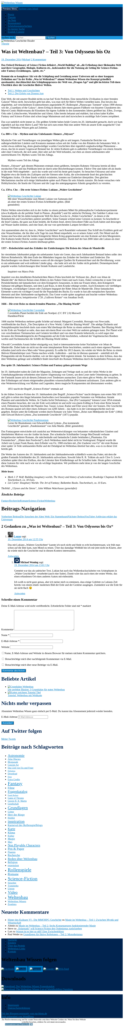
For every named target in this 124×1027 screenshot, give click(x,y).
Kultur (11, 835)
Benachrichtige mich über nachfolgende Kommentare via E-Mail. (38, 659)
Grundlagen (18, 807)
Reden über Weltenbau (22, 858)
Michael (26, 59)
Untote (11, 888)
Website (5, 647)
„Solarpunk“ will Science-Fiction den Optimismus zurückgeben (49, 928)
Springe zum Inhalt (28, 8)
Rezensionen (14, 23)
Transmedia (13, 886)
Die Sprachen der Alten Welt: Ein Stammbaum (34, 516)
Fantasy (5, 500)
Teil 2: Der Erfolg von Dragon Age (26, 93)
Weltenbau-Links (16, 948)
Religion (13, 862)
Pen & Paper (16, 848)
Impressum (13, 1005)
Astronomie (16, 755)
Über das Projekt (16, 945)
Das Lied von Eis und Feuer (20, 768)
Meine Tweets (8, 739)
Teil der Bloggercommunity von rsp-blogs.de (24, 1013)
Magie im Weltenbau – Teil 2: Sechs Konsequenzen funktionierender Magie (57, 925)
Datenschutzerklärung (19, 1008)
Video (13, 892)
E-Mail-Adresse (10, 641)
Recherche (14, 500)
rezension (13, 865)
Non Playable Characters (24, 845)
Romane (24, 500)
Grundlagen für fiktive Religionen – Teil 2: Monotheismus (53, 934)
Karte (11, 829)
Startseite (12, 939)
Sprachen (12, 883)
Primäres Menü (10, 9)
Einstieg (12, 942)
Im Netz (12, 20)
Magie (11, 838)
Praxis (11, 14)
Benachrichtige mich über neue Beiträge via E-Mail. (31, 664)
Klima (11, 832)
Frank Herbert (13, 795)
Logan (17, 536)
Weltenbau (49, 500)
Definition (11, 771)
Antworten (13, 556)
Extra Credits (14, 779)
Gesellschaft (13, 804)
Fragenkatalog (17, 791)
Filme (11, 787)
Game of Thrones (16, 798)
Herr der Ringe (16, 814)
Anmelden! (8, 723)
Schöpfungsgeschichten (20, 26)
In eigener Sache (16, 29)
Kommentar (7, 629)
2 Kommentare (38, 59)
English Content (16, 32)
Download (12, 773)
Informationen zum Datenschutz (17, 1024)
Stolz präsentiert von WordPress (17, 1016)
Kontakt (12, 951)
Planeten (12, 852)
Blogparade (13, 762)
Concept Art (13, 765)
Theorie (12, 17)
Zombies (12, 904)
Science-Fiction (36, 500)
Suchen (5, 5)
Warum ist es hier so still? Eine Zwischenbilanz (40, 931)
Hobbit (11, 817)
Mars (10, 842)
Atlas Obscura (14, 759)
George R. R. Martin (17, 801)
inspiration (16, 821)
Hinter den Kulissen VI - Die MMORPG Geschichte (35, 919)
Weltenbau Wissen (17, 901)
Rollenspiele (19, 869)
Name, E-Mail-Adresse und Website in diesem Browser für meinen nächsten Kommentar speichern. (55, 653)
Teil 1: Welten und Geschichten (24, 90)
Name (5, 635)
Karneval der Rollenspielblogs (25, 825)
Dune (10, 777)
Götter (11, 811)
